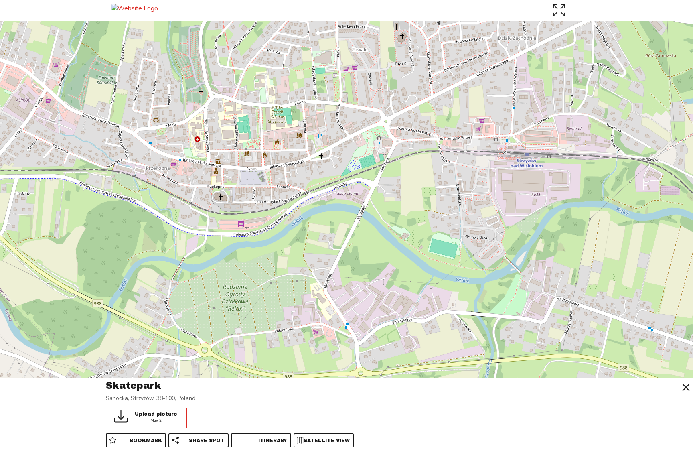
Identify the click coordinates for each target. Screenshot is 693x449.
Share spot (207, 440)
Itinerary (272, 440)
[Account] (577, 10)
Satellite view (327, 440)
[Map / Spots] (560, 10)
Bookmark (146, 440)
